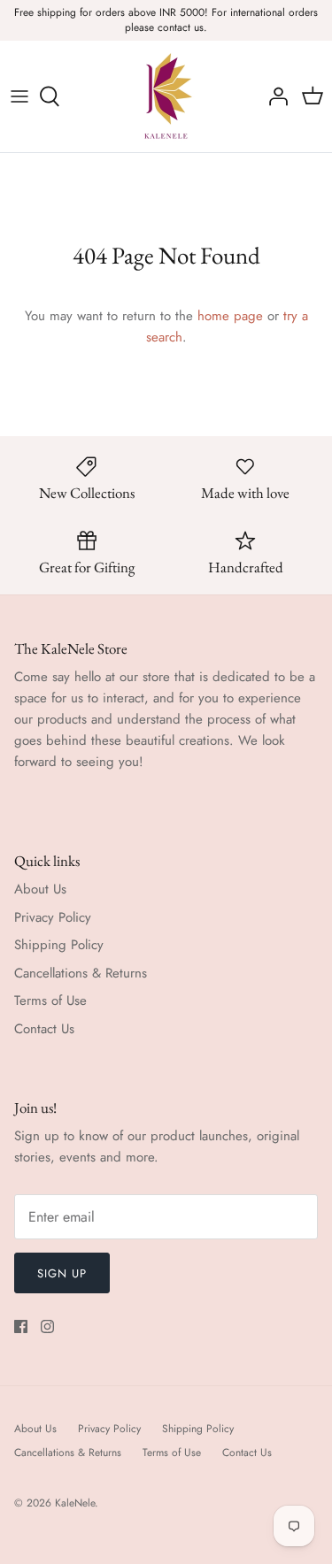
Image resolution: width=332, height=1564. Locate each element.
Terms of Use (50, 1000)
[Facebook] (20, 1326)
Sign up (62, 1273)
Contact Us (44, 1029)
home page (230, 316)
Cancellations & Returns (80, 973)
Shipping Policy (59, 944)
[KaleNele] (166, 96)
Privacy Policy (52, 917)
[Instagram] (47, 1326)
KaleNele (75, 1503)
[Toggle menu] (19, 96)
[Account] (273, 96)
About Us (40, 889)
